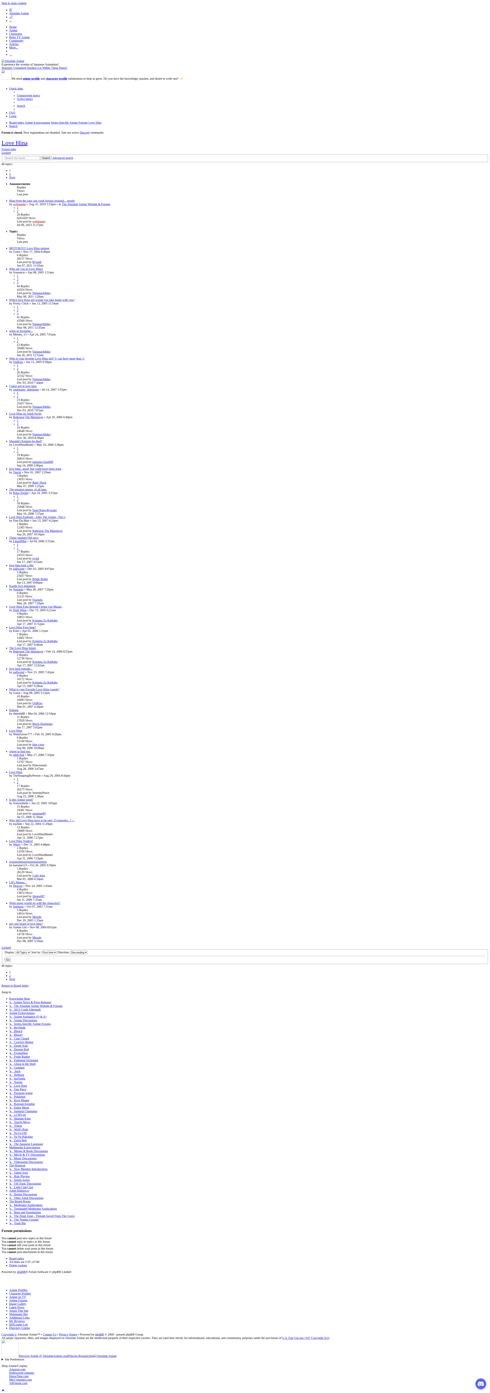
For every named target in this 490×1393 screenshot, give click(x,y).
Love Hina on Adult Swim (25, 413)
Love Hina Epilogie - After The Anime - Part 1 (37, 517)
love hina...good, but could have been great (35, 468)
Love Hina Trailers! (21, 841)
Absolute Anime (19, 13)
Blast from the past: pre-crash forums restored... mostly (42, 200)
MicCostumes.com (20, 1379)
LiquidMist (19, 541)
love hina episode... (21, 668)
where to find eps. (20, 751)
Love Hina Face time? (22, 627)
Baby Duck (39, 482)
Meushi (36, 917)
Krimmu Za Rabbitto (45, 620)
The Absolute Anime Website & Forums (86, 204)
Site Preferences (14, 1359)
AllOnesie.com (18, 1383)
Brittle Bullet (40, 579)
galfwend (18, 568)
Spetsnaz (18, 906)
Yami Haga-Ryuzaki (44, 510)
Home (13, 27)
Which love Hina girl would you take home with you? (41, 300)
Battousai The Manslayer (28, 417)
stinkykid (18, 755)
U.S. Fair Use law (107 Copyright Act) (305, 1338)
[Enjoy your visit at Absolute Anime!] (13, 61)
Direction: (63, 952)
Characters (15, 33)
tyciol (35, 558)
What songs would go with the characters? (34, 903)
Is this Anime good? (21, 799)
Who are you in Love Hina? (26, 269)
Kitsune (14, 710)
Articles (14, 44)
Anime (13, 30)
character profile (56, 78)
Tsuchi (17, 472)
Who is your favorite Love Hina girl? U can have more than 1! (47, 358)
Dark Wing (19, 610)
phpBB (21, 1272)
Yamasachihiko (41, 293)
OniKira (18, 362)
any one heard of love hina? (26, 923)
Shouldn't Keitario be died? (25, 441)
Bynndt (36, 262)
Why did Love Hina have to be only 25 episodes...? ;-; (42, 820)
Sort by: (36, 952)
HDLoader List (18, 1324)
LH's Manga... (18, 882)
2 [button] (10, 174)
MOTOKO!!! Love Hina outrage (29, 248)
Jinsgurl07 (38, 896)
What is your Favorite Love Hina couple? (34, 689)
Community (16, 40)
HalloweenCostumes (21, 1372)
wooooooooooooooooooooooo (28, 861)
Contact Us (49, 1334)
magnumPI (39, 813)
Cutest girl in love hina (23, 386)
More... (13, 47)
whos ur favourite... (21, 331)
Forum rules (9, 149)
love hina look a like (21, 565)
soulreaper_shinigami (26, 389)
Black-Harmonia (42, 724)
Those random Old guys (23, 537)
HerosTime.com (19, 1376)
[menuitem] (28, 95)
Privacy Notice (68, 1334)
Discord (84, 132)
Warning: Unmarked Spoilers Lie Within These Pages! (34, 68)
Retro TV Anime (19, 37)
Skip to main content (14, 3)
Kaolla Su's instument (22, 586)
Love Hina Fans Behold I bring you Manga (35, 606)
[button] (12, 177)
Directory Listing (19, 1328)
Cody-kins (38, 875)
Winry (16, 844)
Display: (10, 952)
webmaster (19, 204)
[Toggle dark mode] (10, 21)
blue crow (38, 744)
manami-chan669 (42, 462)
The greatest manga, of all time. (28, 489)
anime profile (31, 78)
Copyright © (9, 1334)
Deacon (17, 885)
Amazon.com (17, 1369)
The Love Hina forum (22, 648)
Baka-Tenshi (20, 493)
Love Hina (15, 142)
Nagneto (18, 589)
